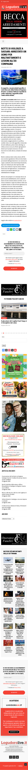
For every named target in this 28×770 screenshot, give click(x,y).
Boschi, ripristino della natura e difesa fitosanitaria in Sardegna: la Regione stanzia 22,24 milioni (14, 486)
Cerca (3, 336)
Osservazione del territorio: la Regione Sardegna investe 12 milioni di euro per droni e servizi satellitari (14, 477)
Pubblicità (20, 766)
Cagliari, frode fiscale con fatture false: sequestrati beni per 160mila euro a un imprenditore (19, 602)
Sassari (4, 233)
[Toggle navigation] (3, 41)
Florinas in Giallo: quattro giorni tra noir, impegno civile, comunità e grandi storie (8, 618)
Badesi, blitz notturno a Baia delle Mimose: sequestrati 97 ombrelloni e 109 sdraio (19, 651)
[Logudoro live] (14, 7)
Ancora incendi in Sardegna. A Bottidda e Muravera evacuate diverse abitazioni (8, 634)
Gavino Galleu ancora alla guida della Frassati (19, 616)
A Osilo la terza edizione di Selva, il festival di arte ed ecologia (14, 506)
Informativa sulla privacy (11, 259)
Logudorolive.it (18, 220)
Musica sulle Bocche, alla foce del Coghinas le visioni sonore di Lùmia (14, 493)
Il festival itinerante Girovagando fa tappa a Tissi (8, 650)
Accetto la (14, 263)
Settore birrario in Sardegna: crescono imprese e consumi (14, 500)
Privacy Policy (17, 263)
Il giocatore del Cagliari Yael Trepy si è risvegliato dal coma (14, 322)
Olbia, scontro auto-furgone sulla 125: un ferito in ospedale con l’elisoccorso (20, 634)
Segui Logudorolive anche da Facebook (10, 225)
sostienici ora (14, 732)
